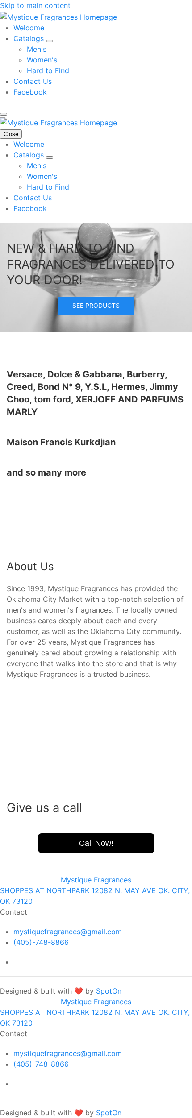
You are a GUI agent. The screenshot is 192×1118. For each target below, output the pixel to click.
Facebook (30, 91)
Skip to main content (35, 5)
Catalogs (29, 38)
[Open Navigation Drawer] (3, 114)
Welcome (28, 27)
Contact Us (32, 81)
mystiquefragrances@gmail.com (67, 931)
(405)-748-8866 (41, 942)
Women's (42, 59)
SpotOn (108, 990)
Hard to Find (48, 70)
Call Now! (96, 843)
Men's (36, 49)
